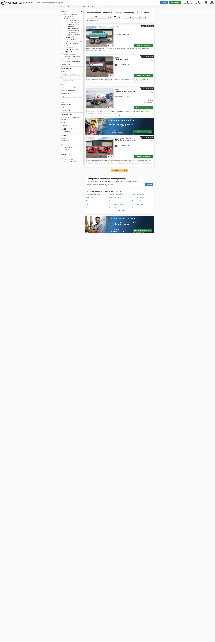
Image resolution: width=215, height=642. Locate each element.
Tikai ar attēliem (69, 157)
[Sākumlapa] (61, 6)
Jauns (65, 138)
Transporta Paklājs (138, 194)
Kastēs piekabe (73, 28)
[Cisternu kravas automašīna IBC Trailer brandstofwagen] (99, 147)
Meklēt (164, 3)
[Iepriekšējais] (87, 36)
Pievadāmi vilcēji (72, 49)
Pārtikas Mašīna (114, 208)
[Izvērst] (119, 52)
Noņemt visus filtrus (94, 20)
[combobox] (72, 125)
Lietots (66, 140)
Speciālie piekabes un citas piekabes (74, 31)
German (88, 208)
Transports (135, 208)
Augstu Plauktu (90, 197)
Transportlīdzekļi (137, 204)
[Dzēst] (110, 17)
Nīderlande (70, 129)
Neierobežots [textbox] (67, 125)
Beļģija (68, 131)
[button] (212, 2)
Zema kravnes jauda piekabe (73, 25)
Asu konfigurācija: (66, 100)
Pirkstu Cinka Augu (115, 197)
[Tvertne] (99, 36)
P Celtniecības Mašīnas (116, 194)
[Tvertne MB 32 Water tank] (99, 66)
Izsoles (66, 150)
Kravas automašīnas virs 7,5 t (74, 44)
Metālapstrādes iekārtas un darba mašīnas (71, 54)
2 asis (65, 102)
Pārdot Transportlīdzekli (116, 204)
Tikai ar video (68, 159)
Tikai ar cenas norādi (69, 90)
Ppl (110, 201)
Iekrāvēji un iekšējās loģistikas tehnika (72, 62)
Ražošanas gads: (66, 93)
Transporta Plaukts (138, 197)
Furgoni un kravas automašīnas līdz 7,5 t (74, 40)
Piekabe (70, 18)
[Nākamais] (112, 36)
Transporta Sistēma (138, 201)
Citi (87, 201)
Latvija (65, 119)
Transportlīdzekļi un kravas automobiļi (71, 15)
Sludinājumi (68, 147)
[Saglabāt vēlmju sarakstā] (152, 29)
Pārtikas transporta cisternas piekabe (73, 21)
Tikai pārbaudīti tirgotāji (71, 161)
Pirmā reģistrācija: (66, 104)
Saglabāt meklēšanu (120, 170)
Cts (87, 204)
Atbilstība (145, 13)
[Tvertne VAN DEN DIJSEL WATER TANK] (99, 99)
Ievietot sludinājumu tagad (142, 132)
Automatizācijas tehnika (72, 59)
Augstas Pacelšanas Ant (93, 194)
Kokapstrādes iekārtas (72, 57)
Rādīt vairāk (120, 211)
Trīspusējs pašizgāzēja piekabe (74, 35)
